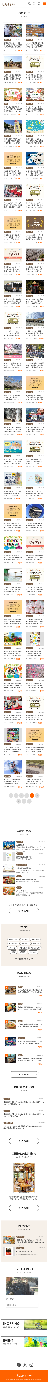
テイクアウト (8, 50)
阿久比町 (41, 338)
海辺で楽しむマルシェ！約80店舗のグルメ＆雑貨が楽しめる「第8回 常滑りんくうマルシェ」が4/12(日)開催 (35, 143)
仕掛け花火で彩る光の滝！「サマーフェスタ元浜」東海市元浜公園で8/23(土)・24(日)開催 (30, 1043)
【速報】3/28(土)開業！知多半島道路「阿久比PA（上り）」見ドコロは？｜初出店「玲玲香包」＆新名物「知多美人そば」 (34, 335)
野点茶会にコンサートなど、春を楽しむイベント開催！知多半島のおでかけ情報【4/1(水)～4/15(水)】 (12, 271)
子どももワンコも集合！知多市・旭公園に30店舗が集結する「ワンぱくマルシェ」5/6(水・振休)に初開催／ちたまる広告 (34, 111)
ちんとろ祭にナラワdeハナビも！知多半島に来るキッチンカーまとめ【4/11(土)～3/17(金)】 (34, 78)
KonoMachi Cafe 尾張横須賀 (26, 879)
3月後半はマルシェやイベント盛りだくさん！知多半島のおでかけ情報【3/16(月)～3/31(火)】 (35, 558)
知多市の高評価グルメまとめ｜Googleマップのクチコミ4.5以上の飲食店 (30, 1009)
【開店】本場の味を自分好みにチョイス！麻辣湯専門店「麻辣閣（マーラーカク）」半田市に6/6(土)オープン (30, 1027)
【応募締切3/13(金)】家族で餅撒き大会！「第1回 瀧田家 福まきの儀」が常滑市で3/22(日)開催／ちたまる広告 (34, 623)
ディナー (32, 242)
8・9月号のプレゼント (24, 1251)
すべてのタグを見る (22, 959)
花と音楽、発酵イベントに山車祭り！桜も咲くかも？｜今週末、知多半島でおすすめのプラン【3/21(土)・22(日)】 (13, 527)
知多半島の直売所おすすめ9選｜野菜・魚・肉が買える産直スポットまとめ (13, 109)
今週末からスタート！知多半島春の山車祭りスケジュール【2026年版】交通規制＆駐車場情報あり (13, 494)
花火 (16, 434)
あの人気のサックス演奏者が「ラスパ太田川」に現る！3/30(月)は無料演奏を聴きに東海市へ (34, 302)
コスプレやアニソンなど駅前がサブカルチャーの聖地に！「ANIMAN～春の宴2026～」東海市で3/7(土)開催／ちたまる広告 (13, 751)
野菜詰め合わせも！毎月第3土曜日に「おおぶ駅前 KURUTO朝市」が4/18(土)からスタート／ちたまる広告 (13, 47)
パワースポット (13, 146)
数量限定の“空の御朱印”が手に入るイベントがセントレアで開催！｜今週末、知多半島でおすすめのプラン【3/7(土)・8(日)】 (35, 752)
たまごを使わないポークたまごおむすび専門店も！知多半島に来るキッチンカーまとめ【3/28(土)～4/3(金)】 (12, 335)
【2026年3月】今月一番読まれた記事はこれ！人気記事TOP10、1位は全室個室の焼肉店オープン (35, 238)
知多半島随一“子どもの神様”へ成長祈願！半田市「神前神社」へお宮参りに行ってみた (12, 142)
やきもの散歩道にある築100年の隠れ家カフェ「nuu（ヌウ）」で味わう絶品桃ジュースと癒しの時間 (30, 1060)
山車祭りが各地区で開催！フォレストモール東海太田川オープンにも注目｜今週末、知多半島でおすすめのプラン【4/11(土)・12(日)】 (12, 176)
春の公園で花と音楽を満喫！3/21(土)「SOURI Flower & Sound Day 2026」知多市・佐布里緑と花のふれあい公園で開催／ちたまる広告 (13, 688)
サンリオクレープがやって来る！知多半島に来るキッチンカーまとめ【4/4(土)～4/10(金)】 (35, 206)
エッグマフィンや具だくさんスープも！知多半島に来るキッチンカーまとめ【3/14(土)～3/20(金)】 (34, 591)
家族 (10, 274)
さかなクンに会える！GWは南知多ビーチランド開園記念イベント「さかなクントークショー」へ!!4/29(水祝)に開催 (13, 463)
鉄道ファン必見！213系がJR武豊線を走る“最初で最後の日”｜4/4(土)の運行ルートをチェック (13, 302)
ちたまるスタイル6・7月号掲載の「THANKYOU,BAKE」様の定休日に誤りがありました (23, 1127)
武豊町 (20, 210)
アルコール (14, 944)
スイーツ (28, 82)
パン (27, 498)
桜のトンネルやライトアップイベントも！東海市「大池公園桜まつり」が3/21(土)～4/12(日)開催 (34, 686)
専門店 (6, 114)
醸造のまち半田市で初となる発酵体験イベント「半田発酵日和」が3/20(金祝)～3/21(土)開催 (34, 654)
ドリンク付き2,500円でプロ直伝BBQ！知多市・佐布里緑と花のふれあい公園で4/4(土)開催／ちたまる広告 (35, 431)
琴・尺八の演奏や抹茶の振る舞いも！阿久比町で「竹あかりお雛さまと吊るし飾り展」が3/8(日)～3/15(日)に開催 (12, 719)
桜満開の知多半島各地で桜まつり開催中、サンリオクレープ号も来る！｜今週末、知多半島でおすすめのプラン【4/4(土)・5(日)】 (12, 240)
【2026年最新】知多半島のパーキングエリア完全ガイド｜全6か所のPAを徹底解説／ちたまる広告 (35, 46)
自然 (10, 242)
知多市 (20, 82)
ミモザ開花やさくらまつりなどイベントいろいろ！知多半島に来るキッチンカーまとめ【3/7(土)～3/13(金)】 (34, 719)
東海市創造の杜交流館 (23, 868)
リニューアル (8, 82)
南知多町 (19, 435)
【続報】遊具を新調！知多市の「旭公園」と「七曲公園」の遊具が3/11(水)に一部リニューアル (13, 78)
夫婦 (32, 306)
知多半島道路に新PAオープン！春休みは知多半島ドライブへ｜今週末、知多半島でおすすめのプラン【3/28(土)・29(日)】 (34, 399)
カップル (37, 1254)
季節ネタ (36, 626)
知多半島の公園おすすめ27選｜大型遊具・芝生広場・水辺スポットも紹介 (13, 653)
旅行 (16, 594)
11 (29, 801)
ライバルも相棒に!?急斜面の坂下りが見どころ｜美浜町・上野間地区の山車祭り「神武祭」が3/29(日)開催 (35, 367)
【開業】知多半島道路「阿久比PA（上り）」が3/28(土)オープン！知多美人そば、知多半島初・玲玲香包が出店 (34, 783)
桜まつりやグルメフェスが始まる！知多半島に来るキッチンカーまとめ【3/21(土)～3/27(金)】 (34, 462)
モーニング (14, 939)
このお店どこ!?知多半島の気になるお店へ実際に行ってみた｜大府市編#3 (30, 992)
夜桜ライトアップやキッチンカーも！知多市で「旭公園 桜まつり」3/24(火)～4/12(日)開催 (13, 398)
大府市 (20, 50)
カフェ (36, 944)
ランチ (28, 178)
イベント (6, 146)
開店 (35, 50)
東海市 (40, 82)
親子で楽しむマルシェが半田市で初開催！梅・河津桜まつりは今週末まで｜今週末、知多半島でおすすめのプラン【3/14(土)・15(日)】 (12, 624)
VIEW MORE (24, 911)
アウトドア (34, 434)
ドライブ (10, 114)
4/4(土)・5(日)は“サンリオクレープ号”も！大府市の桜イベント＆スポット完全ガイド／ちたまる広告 (12, 367)
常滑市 (42, 146)
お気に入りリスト (38, 3)
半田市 (42, 659)
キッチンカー (16, 50)
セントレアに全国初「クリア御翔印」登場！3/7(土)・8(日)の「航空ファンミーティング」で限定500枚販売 (13, 783)
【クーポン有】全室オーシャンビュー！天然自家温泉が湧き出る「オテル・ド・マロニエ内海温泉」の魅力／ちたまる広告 (12, 592)
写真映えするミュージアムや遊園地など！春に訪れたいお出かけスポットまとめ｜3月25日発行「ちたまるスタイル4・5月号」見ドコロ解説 (35, 496)
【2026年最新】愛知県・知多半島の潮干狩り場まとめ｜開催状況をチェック (35, 526)
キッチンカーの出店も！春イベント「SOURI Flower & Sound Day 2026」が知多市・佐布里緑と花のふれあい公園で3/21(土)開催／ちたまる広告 (13, 560)
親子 (16, 466)
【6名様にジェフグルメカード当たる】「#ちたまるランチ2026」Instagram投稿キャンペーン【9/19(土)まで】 (30, 1242)
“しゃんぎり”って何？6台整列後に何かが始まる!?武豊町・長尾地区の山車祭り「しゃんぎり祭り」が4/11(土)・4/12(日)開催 (13, 207)
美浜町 (42, 370)
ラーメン (26, 944)
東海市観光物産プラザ (23, 857)
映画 (24, 1254)
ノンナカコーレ (21, 891)
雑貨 (35, 146)
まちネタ (14, 82)
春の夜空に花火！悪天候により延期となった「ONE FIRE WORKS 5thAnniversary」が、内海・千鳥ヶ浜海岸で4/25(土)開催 (13, 431)
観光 (37, 178)
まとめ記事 (36, 948)
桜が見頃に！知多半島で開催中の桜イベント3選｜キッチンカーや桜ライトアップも (35, 270)
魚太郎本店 (20, 845)
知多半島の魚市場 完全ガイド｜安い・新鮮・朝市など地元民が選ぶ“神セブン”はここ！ (34, 174)
